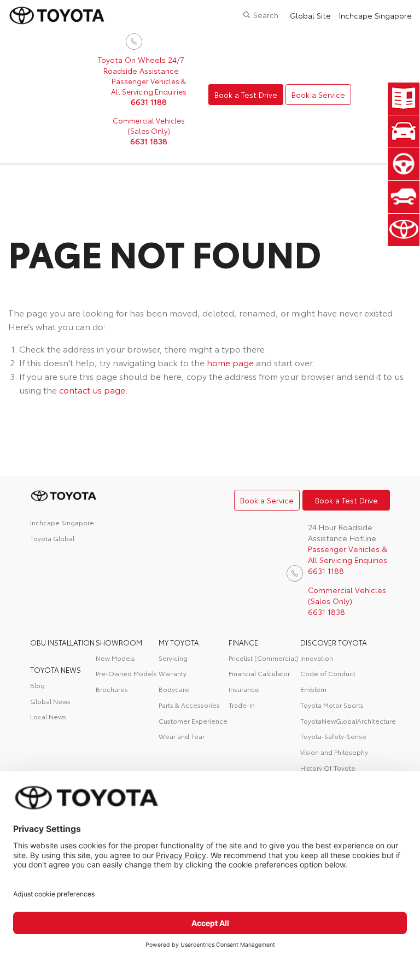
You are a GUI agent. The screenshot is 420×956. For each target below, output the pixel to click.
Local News (48, 716)
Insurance (244, 689)
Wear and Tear (182, 736)
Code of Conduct (327, 673)
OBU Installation (62, 642)
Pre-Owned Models (126, 673)
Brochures (112, 689)
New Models (115, 657)
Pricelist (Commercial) (264, 657)
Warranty (172, 673)
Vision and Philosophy (334, 751)
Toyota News (55, 670)
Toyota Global (52, 538)
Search (265, 15)
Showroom (119, 642)
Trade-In (242, 704)
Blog (37, 685)
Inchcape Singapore (375, 15)
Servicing (173, 657)
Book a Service (318, 94)
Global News (50, 701)
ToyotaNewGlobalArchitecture (345, 720)
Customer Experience (193, 720)
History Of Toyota (327, 767)
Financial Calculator (259, 673)
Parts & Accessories (189, 704)
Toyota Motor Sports (332, 704)
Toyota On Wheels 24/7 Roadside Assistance (141, 65)
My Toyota (179, 642)
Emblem (313, 689)
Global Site (310, 15)
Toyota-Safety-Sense (333, 736)
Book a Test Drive (245, 94)
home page (230, 362)
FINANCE (243, 642)
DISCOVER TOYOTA (333, 642)
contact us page (92, 389)
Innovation (316, 657)
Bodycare (174, 689)
